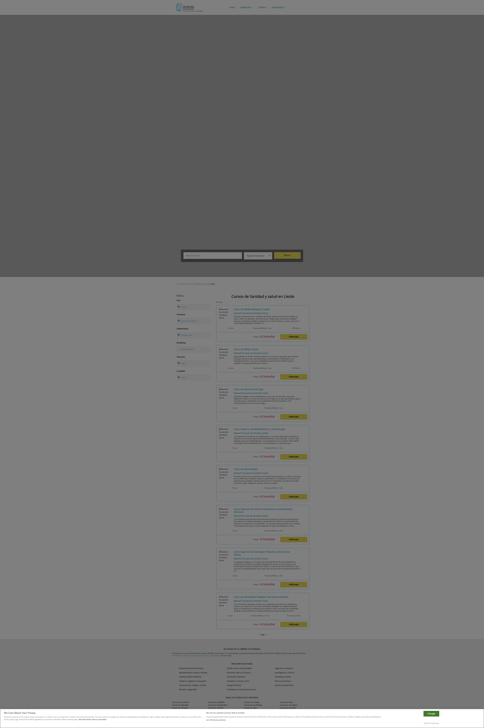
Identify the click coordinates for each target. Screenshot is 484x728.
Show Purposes (431, 723)
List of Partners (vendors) (215, 720)
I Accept (431, 713)
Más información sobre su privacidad (92, 719)
